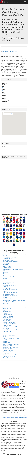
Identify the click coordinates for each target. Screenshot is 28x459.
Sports (4, 336)
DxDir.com (7, 2)
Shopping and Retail (7, 345)
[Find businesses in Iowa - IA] (4, 225)
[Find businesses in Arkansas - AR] (14, 218)
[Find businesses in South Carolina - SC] (17, 237)
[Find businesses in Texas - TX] (4, 240)
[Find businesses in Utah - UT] (7, 240)
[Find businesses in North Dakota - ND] (20, 233)
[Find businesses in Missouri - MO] (14, 229)
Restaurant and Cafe (7, 342)
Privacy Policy (9, 416)
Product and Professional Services (11, 338)
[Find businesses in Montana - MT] (17, 229)
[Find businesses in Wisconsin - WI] (23, 240)
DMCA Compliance (12, 417)
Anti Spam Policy (22, 417)
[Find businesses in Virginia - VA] (14, 240)
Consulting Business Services (10, 285)
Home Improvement (7, 304)
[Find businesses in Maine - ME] (17, 225)
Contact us (16, 419)
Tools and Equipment (8, 350)
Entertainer (5, 291)
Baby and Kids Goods (8, 260)
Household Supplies (7, 311)
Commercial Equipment (8, 276)
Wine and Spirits (6, 358)
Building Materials (7, 266)
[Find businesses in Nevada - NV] (23, 229)
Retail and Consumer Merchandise (11, 344)
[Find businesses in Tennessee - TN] (23, 237)
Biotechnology (6, 263)
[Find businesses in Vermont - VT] (10, 240)
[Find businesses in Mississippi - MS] (10, 229)
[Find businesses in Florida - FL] (7, 221)
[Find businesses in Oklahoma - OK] (4, 237)
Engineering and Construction (10, 289)
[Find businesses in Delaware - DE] (4, 221)
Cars (4, 270)
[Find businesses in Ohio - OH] (23, 233)
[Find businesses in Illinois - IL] (20, 221)
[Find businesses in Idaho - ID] (17, 221)
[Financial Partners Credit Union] (14, 51)
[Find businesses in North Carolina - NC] (17, 233)
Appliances (5, 255)
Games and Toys (7, 298)
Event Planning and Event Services (11, 292)
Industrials (5, 313)
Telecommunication (7, 348)
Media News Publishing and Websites (11, 326)
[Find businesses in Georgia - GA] (10, 221)
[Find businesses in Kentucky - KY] (10, 225)
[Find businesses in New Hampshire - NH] (4, 233)
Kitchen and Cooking (7, 319)
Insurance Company (7, 314)
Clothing (4, 273)
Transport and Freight (8, 351)
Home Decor (6, 303)
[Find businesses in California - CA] (17, 218)
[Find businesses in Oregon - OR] (7, 237)
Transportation (6, 353)
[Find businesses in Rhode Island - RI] (14, 237)
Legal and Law (6, 320)
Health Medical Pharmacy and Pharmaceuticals (14, 300)
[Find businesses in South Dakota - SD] (20, 237)
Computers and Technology (9, 282)
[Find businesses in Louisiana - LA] (14, 225)
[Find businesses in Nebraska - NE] (20, 229)
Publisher (5, 339)
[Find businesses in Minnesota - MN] (7, 229)
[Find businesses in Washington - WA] (17, 240)
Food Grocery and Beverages (10, 295)
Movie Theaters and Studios (9, 323)
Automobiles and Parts (8, 258)
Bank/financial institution (8, 103)
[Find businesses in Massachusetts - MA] (23, 225)
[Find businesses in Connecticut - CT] (23, 218)
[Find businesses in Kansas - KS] (7, 225)
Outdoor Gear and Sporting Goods (11, 329)
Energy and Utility (7, 288)
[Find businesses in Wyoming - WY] (14, 244)
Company (5, 278)
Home (3, 416)
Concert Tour (6, 283)
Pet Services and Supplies (9, 335)
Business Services (7, 267)
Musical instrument (7, 325)
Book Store (5, 264)
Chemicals (5, 272)
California (4, 91)
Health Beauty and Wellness (9, 301)
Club (4, 275)
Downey (4, 88)
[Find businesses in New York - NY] (14, 233)
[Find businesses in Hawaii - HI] (14, 221)
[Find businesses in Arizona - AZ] (10, 218)
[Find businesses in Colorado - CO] (20, 218)
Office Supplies (6, 328)
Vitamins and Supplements (9, 356)
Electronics (5, 286)
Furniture (5, 297)
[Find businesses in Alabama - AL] (4, 218)
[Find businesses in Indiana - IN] (23, 221)
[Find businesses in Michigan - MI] (4, 229)
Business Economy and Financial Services (13, 269)
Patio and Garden (7, 331)
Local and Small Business (9, 322)
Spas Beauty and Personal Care (10, 347)
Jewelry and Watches (8, 317)
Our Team (11, 419)
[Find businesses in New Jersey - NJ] (7, 233)
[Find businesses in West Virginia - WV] (20, 240)
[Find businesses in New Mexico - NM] (10, 233)
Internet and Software (8, 316)
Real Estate (5, 341)
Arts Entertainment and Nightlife (10, 257)
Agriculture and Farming (8, 294)
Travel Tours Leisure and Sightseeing (11, 354)
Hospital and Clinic (7, 308)
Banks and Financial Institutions (10, 261)
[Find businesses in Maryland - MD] (20, 225)
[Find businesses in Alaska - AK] (7, 218)
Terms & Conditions (18, 416)
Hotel (4, 310)
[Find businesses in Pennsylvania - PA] (10, 237)
